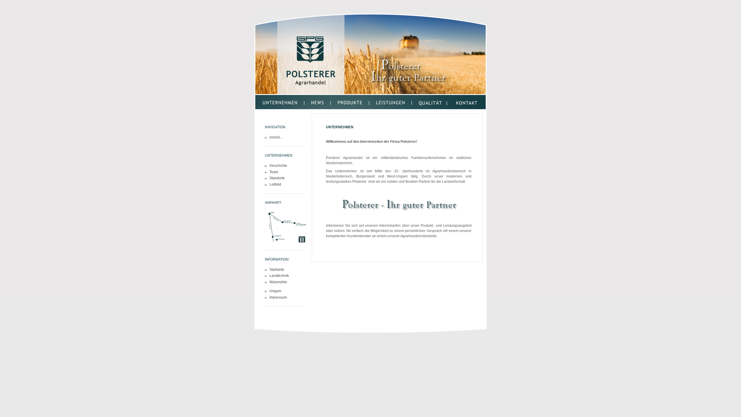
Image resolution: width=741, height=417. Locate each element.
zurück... (276, 137)
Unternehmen (339, 127)
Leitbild (275, 184)
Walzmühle (278, 282)
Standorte (277, 178)
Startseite (276, 269)
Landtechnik (279, 275)
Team (273, 172)
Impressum (278, 297)
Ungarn (275, 291)
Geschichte (278, 165)
